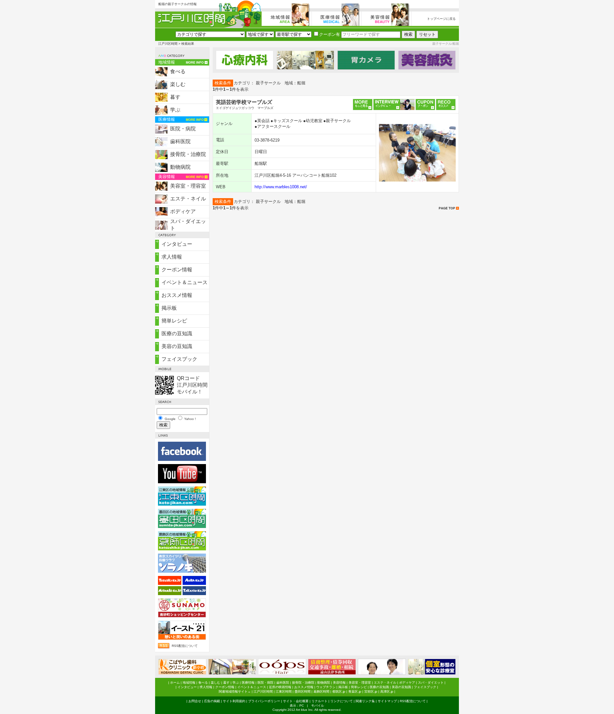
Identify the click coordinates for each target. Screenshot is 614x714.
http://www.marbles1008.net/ (281, 186)
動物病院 (180, 167)
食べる (177, 71)
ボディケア (183, 211)
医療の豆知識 (176, 333)
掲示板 (169, 308)
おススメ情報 (176, 295)
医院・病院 (183, 128)
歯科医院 (180, 141)
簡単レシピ (174, 320)
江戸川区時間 (167, 43)
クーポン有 (329, 34)
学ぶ (175, 110)
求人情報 (171, 257)
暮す (175, 97)
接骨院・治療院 (188, 154)
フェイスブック (179, 359)
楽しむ (177, 84)
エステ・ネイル (188, 198)
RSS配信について (185, 646)
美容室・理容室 (188, 186)
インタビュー (176, 244)
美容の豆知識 (176, 346)
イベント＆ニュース (184, 282)
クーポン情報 (176, 269)
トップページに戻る (441, 18)
